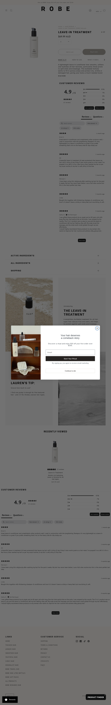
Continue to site (70, 371)
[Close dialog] (97, 328)
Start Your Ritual (70, 358)
